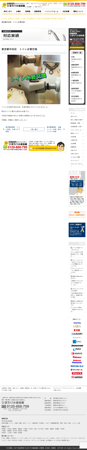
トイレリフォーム (51, 11)
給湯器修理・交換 (76, 126)
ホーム (73, 113)
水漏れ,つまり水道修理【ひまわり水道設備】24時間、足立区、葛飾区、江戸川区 (35, 448)
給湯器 (27, 11)
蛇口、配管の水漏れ (77, 120)
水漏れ (18, 11)
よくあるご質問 (75, 157)
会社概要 (29, 7)
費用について (78, 11)
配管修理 (37, 11)
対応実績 (66, 11)
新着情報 (73, 147)
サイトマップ (75, 160)
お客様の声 (74, 140)
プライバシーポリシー (77, 165)
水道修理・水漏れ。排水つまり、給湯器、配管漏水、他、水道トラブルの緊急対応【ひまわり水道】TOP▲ (26, 389)
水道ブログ (74, 150)
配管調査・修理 (75, 123)
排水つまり (8, 11)
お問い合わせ (38, 7)
